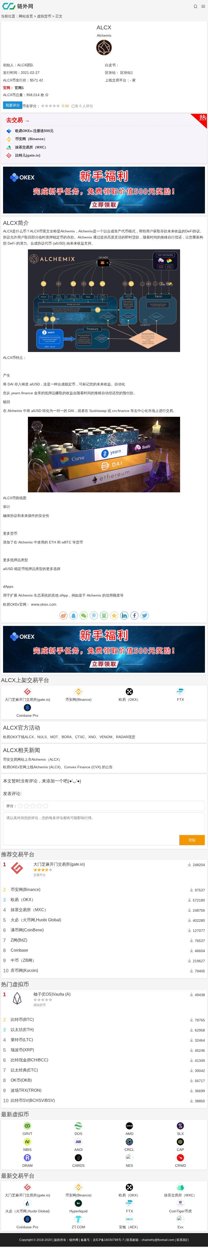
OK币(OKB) (21, 1080)
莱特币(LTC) (22, 1040)
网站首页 (26, 16)
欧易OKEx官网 (14, 604)
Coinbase (19, 950)
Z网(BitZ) (19, 940)
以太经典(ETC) (24, 1070)
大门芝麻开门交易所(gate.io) (59, 864)
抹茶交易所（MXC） (31, 147)
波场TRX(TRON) (26, 1090)
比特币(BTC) (22, 1019)
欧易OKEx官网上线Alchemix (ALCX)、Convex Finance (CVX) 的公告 (58, 767)
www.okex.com (43, 604)
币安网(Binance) (25, 889)
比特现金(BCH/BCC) (29, 1060)
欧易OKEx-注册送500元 (34, 131)
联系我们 (183, 1240)
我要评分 (13, 105)
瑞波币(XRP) (22, 1050)
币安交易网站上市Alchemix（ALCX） (32, 759)
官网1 (19, 88)
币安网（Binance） (30, 139)
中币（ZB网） (23, 960)
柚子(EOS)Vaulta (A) (52, 994)
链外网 (73, 1240)
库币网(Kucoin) (24, 970)
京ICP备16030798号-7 (108, 1240)
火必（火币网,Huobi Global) (36, 920)
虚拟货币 (44, 16)
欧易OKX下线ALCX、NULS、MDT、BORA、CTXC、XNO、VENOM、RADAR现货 (69, 737)
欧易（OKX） (23, 899)
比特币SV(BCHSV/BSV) (33, 1100)
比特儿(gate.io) (27, 155)
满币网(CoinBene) (27, 930)
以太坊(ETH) (22, 1029)
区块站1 (126, 73)
